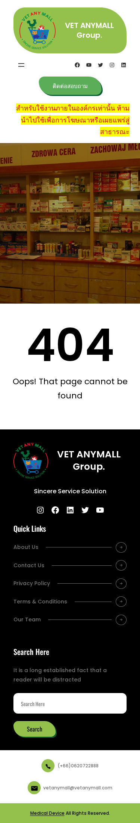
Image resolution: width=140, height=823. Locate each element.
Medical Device (47, 813)
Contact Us (28, 565)
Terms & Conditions (40, 601)
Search (34, 728)
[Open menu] (21, 65)
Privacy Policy (31, 583)
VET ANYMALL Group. (89, 30)
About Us (25, 547)
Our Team (27, 619)
